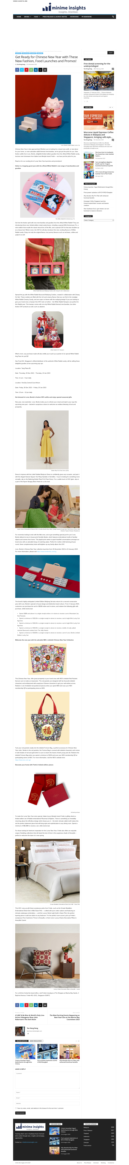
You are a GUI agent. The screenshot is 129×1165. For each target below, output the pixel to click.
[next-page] (79, 1041)
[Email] (40, 70)
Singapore (39, 53)
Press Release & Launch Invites (55, 17)
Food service (87, 1145)
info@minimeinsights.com (29, 1142)
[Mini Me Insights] (64, 8)
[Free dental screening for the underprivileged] (99, 80)
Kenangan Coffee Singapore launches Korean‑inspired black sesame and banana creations (96, 203)
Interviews (74, 17)
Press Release (25, 53)
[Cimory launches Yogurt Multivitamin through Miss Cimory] (25, 1051)
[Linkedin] (36, 70)
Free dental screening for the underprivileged (97, 64)
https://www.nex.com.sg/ (23, 760)
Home (19, 17)
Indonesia (86, 1136)
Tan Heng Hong (21, 64)
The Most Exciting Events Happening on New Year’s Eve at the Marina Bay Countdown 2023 (65, 1017)
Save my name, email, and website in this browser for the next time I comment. (40, 1108)
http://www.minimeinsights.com (34, 1031)
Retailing (103, 1162)
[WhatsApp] (31, 70)
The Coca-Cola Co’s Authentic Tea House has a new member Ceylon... (104, 154)
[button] (113, 17)
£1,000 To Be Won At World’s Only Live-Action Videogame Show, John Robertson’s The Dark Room (30, 1017)
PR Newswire (87, 17)
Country (33, 53)
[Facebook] (17, 70)
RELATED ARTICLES (22, 1041)
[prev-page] (76, 1041)
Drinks (26, 17)
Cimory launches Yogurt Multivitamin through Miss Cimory (23, 1062)
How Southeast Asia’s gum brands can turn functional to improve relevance (96, 210)
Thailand (86, 1133)
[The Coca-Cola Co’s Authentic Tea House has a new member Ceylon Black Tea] (89, 155)
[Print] (45, 70)
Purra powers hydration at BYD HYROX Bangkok (47, 1061)
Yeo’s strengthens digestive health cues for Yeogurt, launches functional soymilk (104, 164)
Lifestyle (22, 51)
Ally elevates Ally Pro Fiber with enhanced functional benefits (69, 1061)
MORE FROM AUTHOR (36, 1041)
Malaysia (86, 1127)
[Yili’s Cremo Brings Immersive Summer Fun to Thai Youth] (89, 175)
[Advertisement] (64, 34)
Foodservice (111, 1162)
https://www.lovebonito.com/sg (46, 551)
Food (36, 17)
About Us (79, 1162)
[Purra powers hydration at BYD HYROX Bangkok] (47, 1051)
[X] (22, 70)
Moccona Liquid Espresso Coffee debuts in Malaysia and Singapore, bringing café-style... (98, 134)
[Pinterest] (26, 70)
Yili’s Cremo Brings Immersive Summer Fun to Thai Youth (104, 173)
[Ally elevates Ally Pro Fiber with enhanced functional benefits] (70, 1051)
